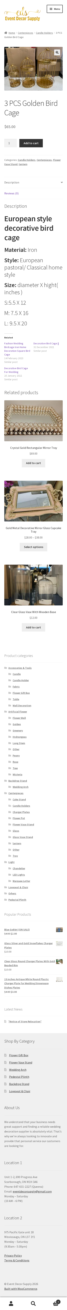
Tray (15, 855)
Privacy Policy (13, 1255)
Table (16, 699)
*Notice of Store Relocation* (25, 1021)
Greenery (18, 730)
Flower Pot (19, 818)
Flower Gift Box (21, 693)
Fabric (16, 686)
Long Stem (19, 743)
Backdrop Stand (17, 780)
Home (12, 32)
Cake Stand (19, 799)
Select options (33, 547)
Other (16, 749)
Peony (16, 755)
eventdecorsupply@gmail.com (32, 1191)
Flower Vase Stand (23, 824)
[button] (57, 52)
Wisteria (17, 774)
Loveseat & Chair (18, 887)
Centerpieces (25, 32)
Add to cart (31, 143)
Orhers (12, 893)
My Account (11, 1303)
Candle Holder (21, 680)
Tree (15, 768)
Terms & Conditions (16, 1260)
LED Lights (19, 874)
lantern (23, 164)
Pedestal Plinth (17, 899)
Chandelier (19, 868)
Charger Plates (21, 812)
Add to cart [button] (33, 463)
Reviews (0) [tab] (11, 193)
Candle (17, 674)
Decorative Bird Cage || (46, 343)
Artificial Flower (17, 711)
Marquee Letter (21, 881)
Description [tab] (11, 182)
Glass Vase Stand (23, 837)
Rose (15, 762)
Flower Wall (19, 718)
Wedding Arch (20, 787)
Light (11, 862)
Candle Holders (44, 32)
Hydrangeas (20, 736)
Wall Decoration (22, 705)
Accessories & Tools (20, 668)
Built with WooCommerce (20, 1289)
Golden (17, 724)
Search (33, 1303)
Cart (52, 1300)
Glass (16, 830)
